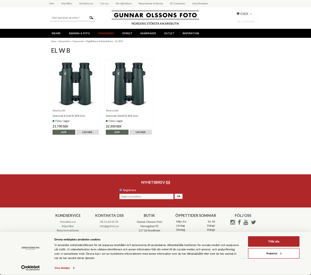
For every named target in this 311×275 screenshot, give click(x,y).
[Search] (91, 17)
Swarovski (78, 41)
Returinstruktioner (68, 230)
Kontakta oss (68, 221)
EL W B (119, 41)
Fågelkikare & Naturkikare (99, 41)
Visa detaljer (62, 267)
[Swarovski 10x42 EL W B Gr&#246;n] (129, 84)
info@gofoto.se (109, 226)
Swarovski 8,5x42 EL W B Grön (69, 115)
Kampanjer (148, 33)
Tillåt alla (273, 241)
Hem (53, 41)
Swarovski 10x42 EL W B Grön (122, 115)
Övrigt (127, 33)
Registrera (129, 190)
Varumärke (106, 33)
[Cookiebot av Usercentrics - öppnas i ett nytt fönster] (30, 268)
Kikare (56, 33)
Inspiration (190, 33)
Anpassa (271, 253)
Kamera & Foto (79, 33)
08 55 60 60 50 (109, 221)
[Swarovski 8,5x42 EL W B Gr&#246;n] (76, 84)
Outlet (169, 33)
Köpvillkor (68, 226)
